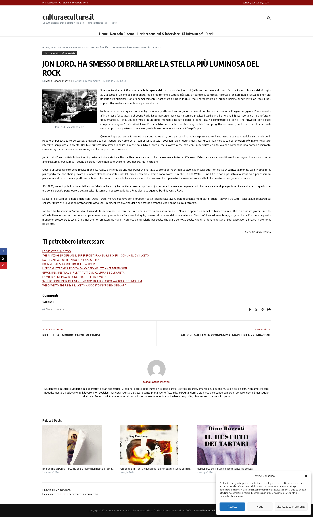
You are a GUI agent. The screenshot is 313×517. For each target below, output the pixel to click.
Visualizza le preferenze (291, 506)
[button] (306, 476)
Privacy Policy (49, 2)
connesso (62, 494)
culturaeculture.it (68, 16)
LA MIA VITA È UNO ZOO (56, 251)
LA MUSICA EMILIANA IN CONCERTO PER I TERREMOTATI (75, 276)
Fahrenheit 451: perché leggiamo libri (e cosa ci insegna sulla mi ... (156, 468)
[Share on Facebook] (3, 251)
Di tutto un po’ (192, 34)
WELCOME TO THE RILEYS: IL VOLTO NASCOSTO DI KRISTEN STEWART (84, 285)
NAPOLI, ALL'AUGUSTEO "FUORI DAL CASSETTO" (70, 259)
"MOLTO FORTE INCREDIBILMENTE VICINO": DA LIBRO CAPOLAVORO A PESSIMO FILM (92, 281)
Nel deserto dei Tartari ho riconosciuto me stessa (225, 468)
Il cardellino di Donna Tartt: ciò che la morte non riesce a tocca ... (78, 468)
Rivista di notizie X (215, 510)
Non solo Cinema (122, 34)
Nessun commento (89, 80)
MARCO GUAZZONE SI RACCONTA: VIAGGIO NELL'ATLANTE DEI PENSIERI (84, 268)
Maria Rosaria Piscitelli (58, 80)
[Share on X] (3, 258)
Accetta (232, 506)
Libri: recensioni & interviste (158, 34)
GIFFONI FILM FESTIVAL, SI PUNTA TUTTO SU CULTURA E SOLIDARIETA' (83, 272)
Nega (260, 506)
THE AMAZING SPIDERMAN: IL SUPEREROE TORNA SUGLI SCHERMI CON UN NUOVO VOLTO (95, 255)
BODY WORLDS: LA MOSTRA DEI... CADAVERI (68, 264)
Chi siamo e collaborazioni (73, 2)
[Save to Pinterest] (3, 265)
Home (103, 34)
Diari (209, 34)
